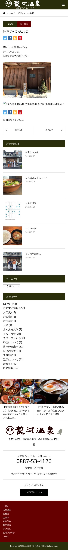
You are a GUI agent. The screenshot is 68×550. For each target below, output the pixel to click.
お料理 (6, 513)
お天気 (7, 312)
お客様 (7, 316)
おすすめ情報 (10, 308)
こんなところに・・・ (36, 177)
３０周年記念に (33, 253)
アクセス (7, 528)
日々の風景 (9, 351)
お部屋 (7, 321)
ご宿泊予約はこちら (34, 492)
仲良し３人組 (32, 152)
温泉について (10, 359)
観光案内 (7, 525)
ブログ (6, 536)
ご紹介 (6, 506)
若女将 (7, 363)
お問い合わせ (9, 532)
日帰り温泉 (30, 202)
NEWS (10, 24)
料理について (10, 342)
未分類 (7, 355)
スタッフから (18, 120)
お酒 (5, 325)
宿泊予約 (7, 521)
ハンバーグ (30, 228)
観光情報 (8, 368)
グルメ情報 (9, 334)
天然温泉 (7, 510)
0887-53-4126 (34, 461)
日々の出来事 (10, 346)
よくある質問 (10, 329)
